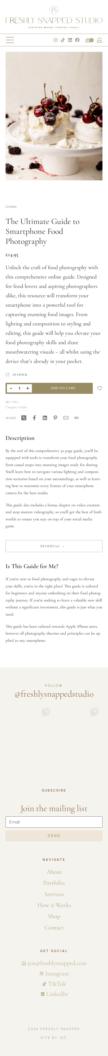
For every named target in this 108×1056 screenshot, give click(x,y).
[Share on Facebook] (34, 417)
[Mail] (65, 417)
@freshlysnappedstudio (54, 693)
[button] (54, 546)
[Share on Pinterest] (55, 417)
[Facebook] (77, 40)
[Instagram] (55, 40)
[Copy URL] (76, 417)
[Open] (39, 728)
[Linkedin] (70, 40)
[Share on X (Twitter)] (23, 417)
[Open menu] (10, 40)
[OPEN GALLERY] (54, 116)
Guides (11, 206)
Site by (53, 1038)
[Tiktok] (63, 40)
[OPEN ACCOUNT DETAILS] (99, 40)
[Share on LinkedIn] (44, 417)
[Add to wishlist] (99, 388)
